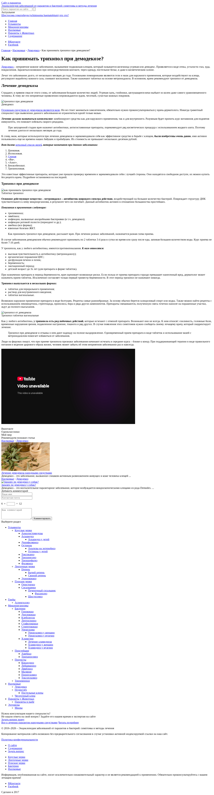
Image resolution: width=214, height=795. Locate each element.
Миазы (19, 707)
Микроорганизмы (18, 27)
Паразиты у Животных (21, 33)
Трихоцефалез (29, 560)
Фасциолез (41, 593)
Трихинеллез (28, 557)
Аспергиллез (22, 602)
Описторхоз (28, 584)
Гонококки (27, 611)
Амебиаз (26, 653)
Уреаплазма (28, 629)
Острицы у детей (38, 551)
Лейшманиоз (28, 665)
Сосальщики (28, 587)
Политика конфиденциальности (19, 739)
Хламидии (27, 638)
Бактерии (20, 608)
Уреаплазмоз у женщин (41, 632)
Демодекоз (7, 66)
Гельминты (14, 24)
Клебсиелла (28, 617)
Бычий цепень (36, 572)
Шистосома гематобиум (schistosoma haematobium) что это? (35, 15)
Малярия (26, 671)
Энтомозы (14, 704)
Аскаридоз (27, 536)
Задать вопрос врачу (12, 719)
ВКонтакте (14, 41)
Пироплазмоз (29, 674)
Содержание (15, 36)
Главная (12, 21)
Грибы (11, 599)
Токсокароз (27, 554)
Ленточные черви (25, 566)
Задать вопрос (16, 751)
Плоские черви (23, 581)
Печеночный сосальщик (42, 590)
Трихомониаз (22, 680)
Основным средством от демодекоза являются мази (30, 110)
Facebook (13, 44)
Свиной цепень (37, 575)
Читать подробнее (68, 722)
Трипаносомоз (29, 656)
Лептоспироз (28, 620)
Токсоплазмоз (29, 677)
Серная (12, 156)
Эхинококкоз (28, 578)
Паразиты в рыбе (24, 701)
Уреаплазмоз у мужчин (41, 635)
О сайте (12, 745)
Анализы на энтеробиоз (41, 548)
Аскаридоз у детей (38, 539)
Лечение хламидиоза (40, 641)
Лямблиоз (27, 668)
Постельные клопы (32, 692)
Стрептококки (29, 626)
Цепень (25, 569)
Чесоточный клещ (25, 695)
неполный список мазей (29, 144)
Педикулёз (21, 689)
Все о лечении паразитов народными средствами (29, 722)
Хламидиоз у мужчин (40, 647)
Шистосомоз (35, 596)
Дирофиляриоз (29, 542)
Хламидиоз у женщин (40, 644)
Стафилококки (29, 623)
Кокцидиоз (27, 662)
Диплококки (28, 614)
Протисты (20, 659)
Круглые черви (23, 530)
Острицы (26, 545)
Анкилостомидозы (32, 533)
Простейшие (22, 650)
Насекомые (14, 30)
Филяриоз (27, 563)
